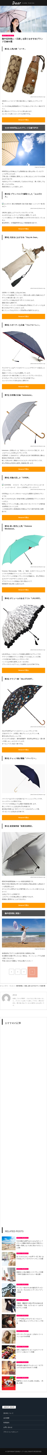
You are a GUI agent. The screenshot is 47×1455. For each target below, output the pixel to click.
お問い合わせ (7, 1427)
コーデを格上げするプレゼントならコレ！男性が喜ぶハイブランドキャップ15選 (29, 1321)
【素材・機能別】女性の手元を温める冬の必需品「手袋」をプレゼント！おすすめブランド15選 (29, 1305)
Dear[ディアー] (20, 1451)
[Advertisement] (23, 1127)
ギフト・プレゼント (8, 35)
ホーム (1, 986)
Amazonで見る (23, 120)
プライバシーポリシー (10, 1432)
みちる (15, 995)
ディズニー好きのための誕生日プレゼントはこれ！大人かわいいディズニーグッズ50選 (29, 1290)
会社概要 (6, 1418)
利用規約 (6, 1422)
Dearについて (8, 1413)
